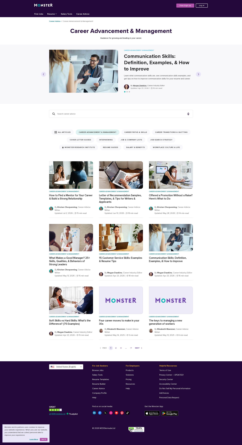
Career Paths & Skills (135, 132)
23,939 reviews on (57, 414)
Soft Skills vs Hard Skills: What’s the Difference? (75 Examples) (70, 322)
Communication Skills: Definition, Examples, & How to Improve (156, 62)
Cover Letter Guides (80, 140)
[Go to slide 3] (129, 91)
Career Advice (54, 21)
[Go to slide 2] (127, 91)
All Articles (64, 132)
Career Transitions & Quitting (171, 132)
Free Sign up (185, 5)
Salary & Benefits (135, 147)
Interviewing (106, 140)
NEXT (137, 348)
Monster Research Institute (80, 147)
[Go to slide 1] (124, 91)
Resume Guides (110, 147)
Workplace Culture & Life (166, 147)
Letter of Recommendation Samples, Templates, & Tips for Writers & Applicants (120, 199)
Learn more (33, 439)
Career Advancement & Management (97, 132)
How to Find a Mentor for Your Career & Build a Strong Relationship (71, 197)
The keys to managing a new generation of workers (165, 322)
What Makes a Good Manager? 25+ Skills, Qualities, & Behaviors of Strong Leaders (69, 261)
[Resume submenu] (56, 14)
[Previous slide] (43, 74)
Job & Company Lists (131, 140)
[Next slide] (198, 74)
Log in (202, 5)
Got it (43, 439)
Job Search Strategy (161, 140)
